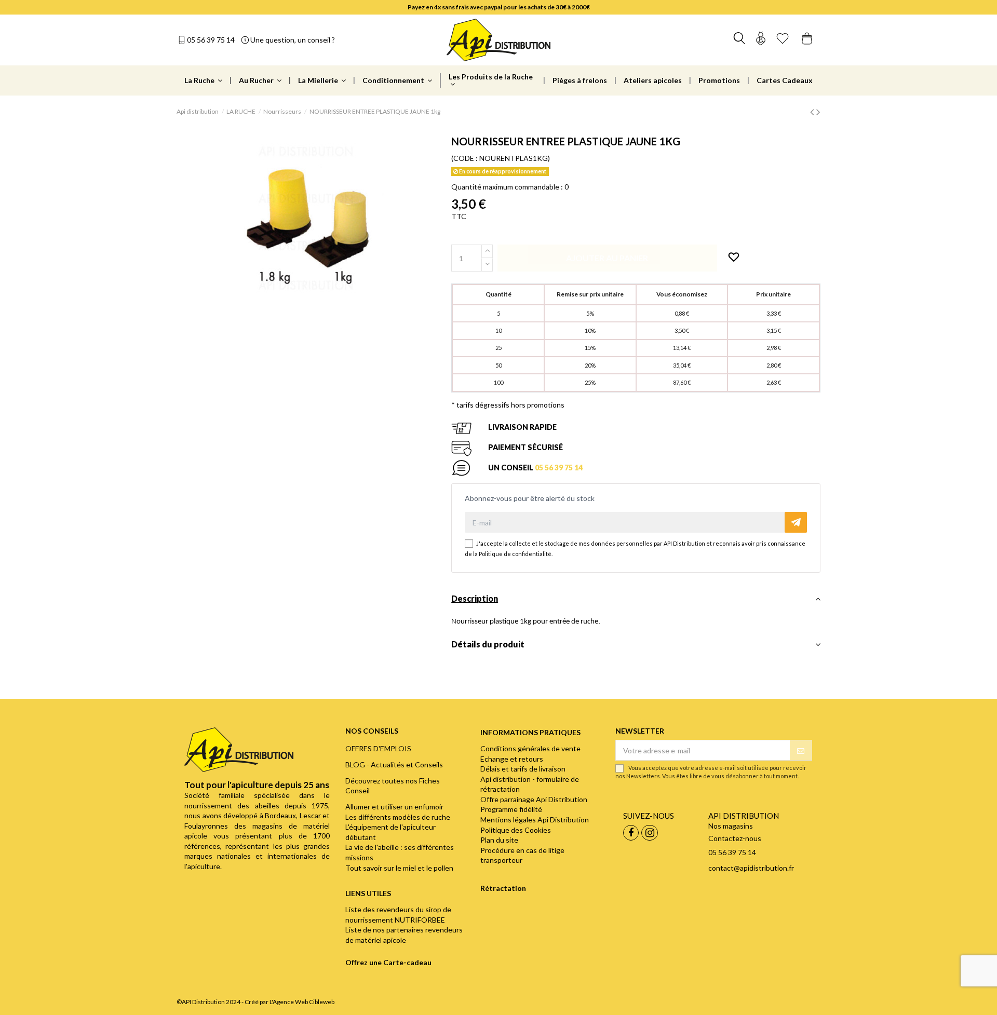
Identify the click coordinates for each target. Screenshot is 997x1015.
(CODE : (464, 158)
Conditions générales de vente (530, 748)
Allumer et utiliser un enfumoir (394, 806)
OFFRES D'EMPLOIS (378, 748)
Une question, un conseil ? (292, 39)
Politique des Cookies (515, 829)
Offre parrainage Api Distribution (533, 799)
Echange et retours (511, 758)
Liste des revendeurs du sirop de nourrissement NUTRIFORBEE (398, 914)
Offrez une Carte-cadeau (388, 962)
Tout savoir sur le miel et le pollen (399, 867)
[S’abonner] (801, 750)
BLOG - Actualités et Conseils (394, 764)
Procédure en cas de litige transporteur (522, 855)
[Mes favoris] (782, 39)
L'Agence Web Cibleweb (302, 1002)
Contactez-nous (734, 838)
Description (474, 598)
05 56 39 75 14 (211, 39)
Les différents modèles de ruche (397, 817)
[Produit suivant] (818, 111)
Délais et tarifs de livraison (522, 768)
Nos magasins (730, 825)
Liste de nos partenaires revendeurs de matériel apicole (404, 934)
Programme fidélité (511, 809)
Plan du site (499, 839)
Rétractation (503, 888)
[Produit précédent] (813, 111)
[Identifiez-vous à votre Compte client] (760, 39)
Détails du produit (487, 644)
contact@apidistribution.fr (751, 867)
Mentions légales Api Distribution (534, 819)
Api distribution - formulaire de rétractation (529, 784)
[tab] (635, 601)
